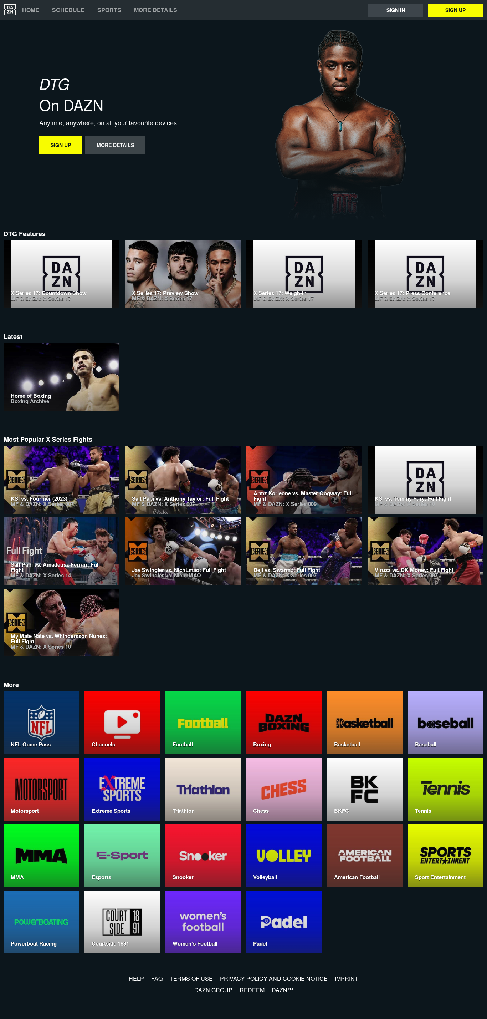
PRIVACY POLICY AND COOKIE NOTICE (274, 978)
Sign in (395, 10)
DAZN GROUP (213, 990)
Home (30, 10)
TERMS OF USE (191, 978)
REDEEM (252, 990)
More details (155, 10)
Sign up (455, 10)
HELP (136, 978)
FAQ (157, 978)
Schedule (68, 10)
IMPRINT (346, 978)
